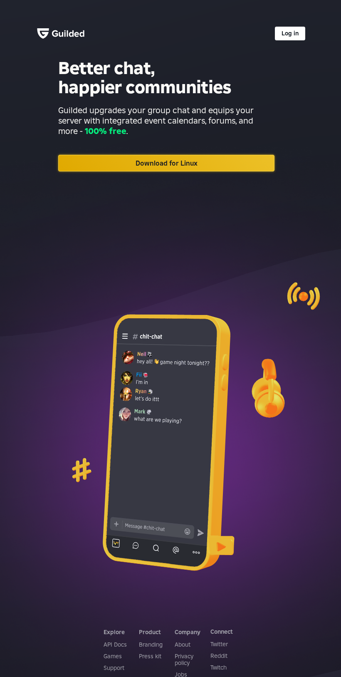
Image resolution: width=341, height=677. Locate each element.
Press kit (150, 656)
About (182, 644)
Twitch (218, 667)
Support (114, 668)
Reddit (218, 655)
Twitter (219, 644)
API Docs (115, 644)
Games (113, 656)
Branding (151, 644)
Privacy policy (184, 659)
